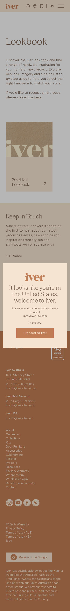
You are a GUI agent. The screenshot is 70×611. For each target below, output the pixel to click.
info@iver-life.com (35, 316)
